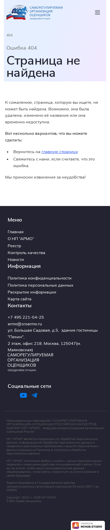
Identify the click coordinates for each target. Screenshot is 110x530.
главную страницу (59, 151)
